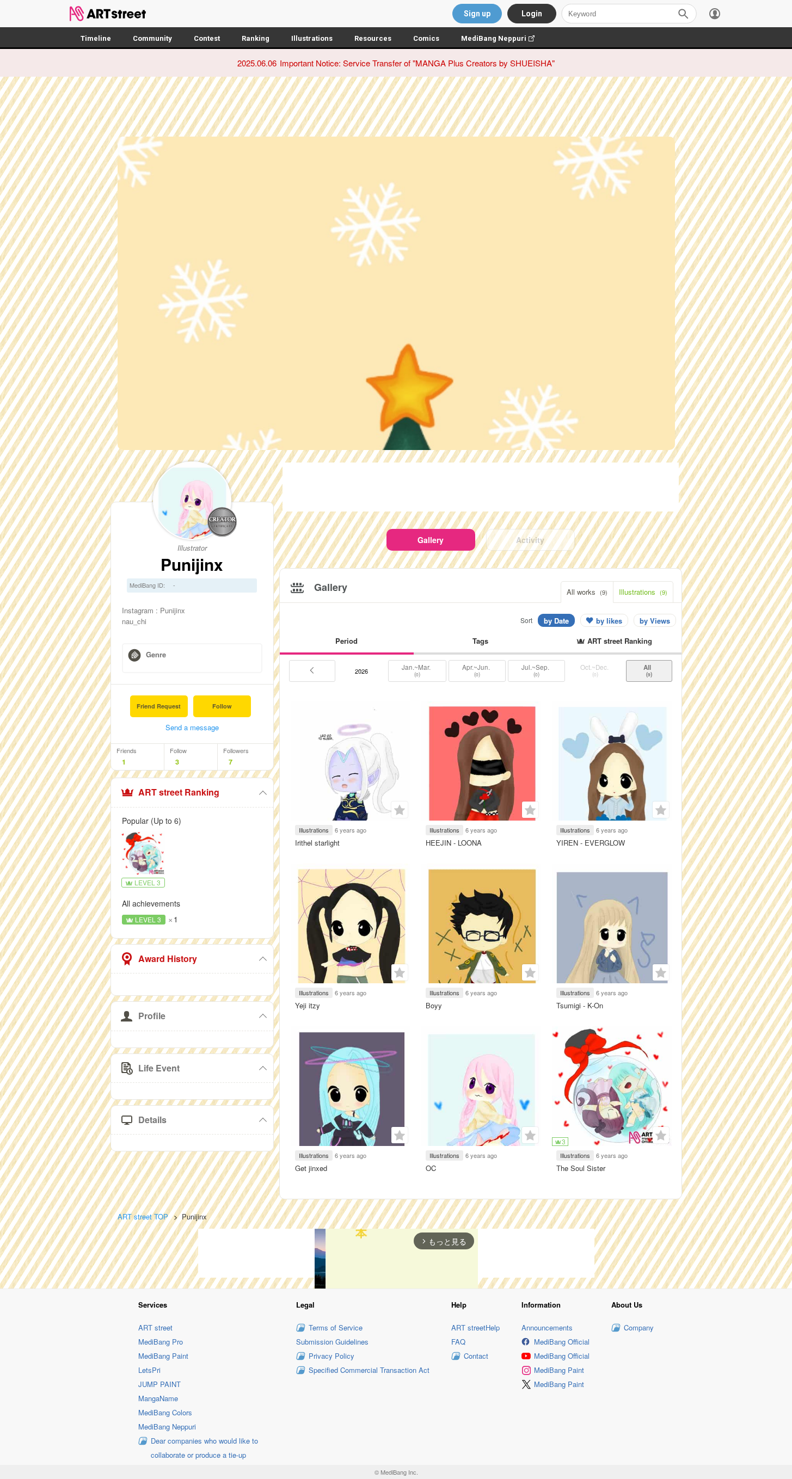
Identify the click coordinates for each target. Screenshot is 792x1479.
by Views (655, 620)
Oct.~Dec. (595, 670)
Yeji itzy (307, 1005)
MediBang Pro (160, 1341)
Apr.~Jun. (477, 670)
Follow (222, 706)
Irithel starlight (317, 842)
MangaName (158, 1398)
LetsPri (149, 1370)
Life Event (159, 1068)
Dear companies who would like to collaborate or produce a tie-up (204, 1447)
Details (152, 1119)
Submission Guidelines (332, 1341)
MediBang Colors (165, 1412)
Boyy (434, 1005)
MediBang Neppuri (503, 38)
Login (531, 13)
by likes (609, 620)
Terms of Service (336, 1327)
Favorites (399, 810)
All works (587, 592)
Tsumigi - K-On (579, 1005)
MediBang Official (562, 1341)
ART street (155, 1327)
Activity (530, 539)
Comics (426, 38)
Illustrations (312, 38)
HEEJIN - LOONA (454, 842)
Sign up (477, 13)
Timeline (96, 38)
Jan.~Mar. (417, 670)
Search (683, 13)
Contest (207, 38)
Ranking (255, 38)
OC (431, 1168)
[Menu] (714, 13)
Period (346, 641)
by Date (556, 620)
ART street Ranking (178, 792)
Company (639, 1327)
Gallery (431, 539)
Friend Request (159, 706)
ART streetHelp (475, 1327)
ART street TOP (143, 1216)
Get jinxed (311, 1168)
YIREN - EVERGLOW (590, 842)
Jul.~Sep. (536, 670)
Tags (480, 641)
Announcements (547, 1327)
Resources (372, 38)
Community (152, 38)
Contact (476, 1356)
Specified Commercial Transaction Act (369, 1370)
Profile (151, 1015)
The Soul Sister (580, 1168)
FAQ (458, 1341)
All (648, 670)
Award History (167, 958)
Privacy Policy (331, 1356)
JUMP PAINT (159, 1384)
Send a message (192, 727)
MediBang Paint (163, 1356)
